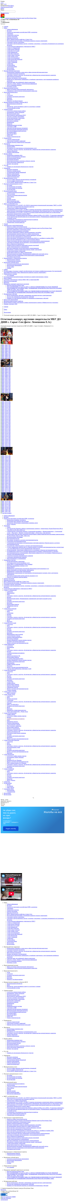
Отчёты (9, 268)
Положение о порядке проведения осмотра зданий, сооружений (24, 249)
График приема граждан (13, 664)
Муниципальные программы (15, 537)
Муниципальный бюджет (14, 158)
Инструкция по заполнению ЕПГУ (16, 115)
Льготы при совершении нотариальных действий (20, 296)
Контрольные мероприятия (14, 265)
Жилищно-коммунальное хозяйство (13, 301)
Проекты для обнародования (15, 101)
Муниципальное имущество (14, 103)
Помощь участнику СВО (10, 304)
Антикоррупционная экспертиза (16, 73)
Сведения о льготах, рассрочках (15, 42)
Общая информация (12, 29)
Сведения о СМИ (11, 126)
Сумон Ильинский (12, 60)
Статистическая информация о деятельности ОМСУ (21, 46)
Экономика (10, 33)
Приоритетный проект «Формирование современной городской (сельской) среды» (29, 598)
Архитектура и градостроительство (13, 225)
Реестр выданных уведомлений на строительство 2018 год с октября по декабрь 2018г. (30, 238)
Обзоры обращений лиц (13, 175)
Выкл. (12, 5)
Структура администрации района (16, 111)
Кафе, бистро (10, 787)
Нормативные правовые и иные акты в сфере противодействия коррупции (27, 72)
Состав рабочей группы (13, 108)
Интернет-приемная (12, 169)
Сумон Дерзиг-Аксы (12, 56)
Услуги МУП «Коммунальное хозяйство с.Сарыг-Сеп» (21, 182)
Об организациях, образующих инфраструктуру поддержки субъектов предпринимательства (32, 550)
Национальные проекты (13, 259)
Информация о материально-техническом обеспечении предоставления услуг (28, 568)
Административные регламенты (15, 192)
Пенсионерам (10, 790)
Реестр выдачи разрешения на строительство (19, 236)
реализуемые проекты (13, 727)
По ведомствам (11, 189)
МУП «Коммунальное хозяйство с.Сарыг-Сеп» (19, 39)
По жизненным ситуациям (14, 186)
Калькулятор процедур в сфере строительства (19, 252)
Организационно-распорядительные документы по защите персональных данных (26, 276)
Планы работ (10, 266)
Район (5, 28)
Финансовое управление (13, 119)
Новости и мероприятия (13, 728)
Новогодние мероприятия (11, 299)
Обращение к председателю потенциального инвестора (22, 91)
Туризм (6, 224)
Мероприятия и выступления (15, 634)
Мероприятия (10, 593)
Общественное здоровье (10, 274)
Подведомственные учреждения (15, 118)
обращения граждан (12, 721)
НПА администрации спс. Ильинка (16, 763)
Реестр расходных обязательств (15, 162)
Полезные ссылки (12, 86)
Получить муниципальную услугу (13, 183)
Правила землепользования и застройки (18, 231)
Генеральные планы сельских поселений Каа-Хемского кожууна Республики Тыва (29, 228)
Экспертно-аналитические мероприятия (18, 264)
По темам (9, 185)
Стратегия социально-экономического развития (20, 555)
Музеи (8, 784)
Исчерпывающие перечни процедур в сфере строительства (23, 234)
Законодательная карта (13, 176)
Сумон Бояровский (12, 52)
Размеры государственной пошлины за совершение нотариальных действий (27, 298)
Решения (9, 98)
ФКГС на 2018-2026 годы (11, 204)
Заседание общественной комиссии (16, 221)
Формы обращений (12, 151)
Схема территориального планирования (18, 246)
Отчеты (9, 198)
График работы (11, 683)
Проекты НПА (11, 146)
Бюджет (9, 597)
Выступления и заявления (14, 726)
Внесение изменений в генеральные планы (18, 229)
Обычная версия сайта (7, 7)
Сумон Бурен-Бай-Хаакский (14, 59)
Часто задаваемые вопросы (14, 85)
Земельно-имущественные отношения (17, 128)
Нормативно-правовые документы (16, 520)
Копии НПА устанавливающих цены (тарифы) (19, 564)
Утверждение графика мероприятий (17, 208)
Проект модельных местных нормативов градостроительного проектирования (28, 241)
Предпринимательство (13, 538)
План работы (10, 196)
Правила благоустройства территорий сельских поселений (23, 245)
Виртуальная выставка (13, 201)
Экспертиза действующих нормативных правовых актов (22, 523)
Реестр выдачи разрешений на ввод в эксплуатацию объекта (23, 239)
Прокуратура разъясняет (10, 281)
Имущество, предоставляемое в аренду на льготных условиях (23, 106)
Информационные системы (14, 125)
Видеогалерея (10, 69)
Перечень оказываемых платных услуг (17, 565)
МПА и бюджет (11, 693)
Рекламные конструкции (13, 256)
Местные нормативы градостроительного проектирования (23, 248)
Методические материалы (14, 76)
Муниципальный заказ (13, 113)
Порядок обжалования (13, 152)
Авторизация (4, 1199)
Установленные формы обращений (16, 172)
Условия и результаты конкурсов (16, 96)
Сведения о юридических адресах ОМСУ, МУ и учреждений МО (21, 279)
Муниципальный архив (10, 191)
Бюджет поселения (12, 698)
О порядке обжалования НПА (15, 658)
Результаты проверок (12, 121)
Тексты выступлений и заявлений (16, 141)
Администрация (8, 109)
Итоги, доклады (11, 524)
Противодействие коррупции (12, 71)
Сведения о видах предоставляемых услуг (18, 563)
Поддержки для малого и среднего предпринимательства (22, 540)
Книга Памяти (8, 278)
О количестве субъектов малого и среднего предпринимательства (25, 545)
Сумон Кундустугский (13, 50)
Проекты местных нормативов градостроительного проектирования (25, 255)
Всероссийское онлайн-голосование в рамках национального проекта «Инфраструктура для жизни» (31, 302)
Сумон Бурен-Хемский (13, 49)
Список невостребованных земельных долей (19, 668)
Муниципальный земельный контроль (17, 129)
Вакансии (9, 123)
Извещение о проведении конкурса (16, 710)
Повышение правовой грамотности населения (16, 284)
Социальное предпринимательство (16, 541)
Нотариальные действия (10, 294)
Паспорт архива (11, 199)
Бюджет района (8, 153)
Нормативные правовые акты (15, 145)
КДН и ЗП (10, 135)
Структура (10, 95)
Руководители (7, 138)
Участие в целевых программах (15, 116)
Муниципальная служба (13, 747)
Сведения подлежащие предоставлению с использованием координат (26, 242)
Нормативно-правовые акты (14, 155)
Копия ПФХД (11, 567)
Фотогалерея (10, 68)
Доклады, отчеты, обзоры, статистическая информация (22, 83)
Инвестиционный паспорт (11, 88)
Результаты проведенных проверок (16, 733)
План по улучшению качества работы (17, 577)
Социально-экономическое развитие (17, 557)
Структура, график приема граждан (16, 716)
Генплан (9, 600)
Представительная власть (11, 92)
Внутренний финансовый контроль (16, 131)
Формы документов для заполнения (16, 78)
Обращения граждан (12, 605)
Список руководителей (13, 139)
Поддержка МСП (11, 132)
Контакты (9, 99)
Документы (7, 143)
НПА (8, 105)
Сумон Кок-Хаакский (13, 53)
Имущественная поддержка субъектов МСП (16, 102)
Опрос (8, 527)
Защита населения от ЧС (13, 656)
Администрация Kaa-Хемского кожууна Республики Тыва (20, 18)
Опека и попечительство (13, 136)
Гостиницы (10, 786)
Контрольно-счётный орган (11, 262)
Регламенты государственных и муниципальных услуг (22, 148)
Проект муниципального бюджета (16, 156)
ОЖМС (6, 269)
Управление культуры (13, 35)
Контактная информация (13, 202)
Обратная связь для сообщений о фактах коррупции (21, 82)
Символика (10, 63)
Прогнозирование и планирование (16, 558)
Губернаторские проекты (14, 261)
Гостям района (11, 65)
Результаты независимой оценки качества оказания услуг (22, 575)
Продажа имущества (12, 38)
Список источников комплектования (17, 195)
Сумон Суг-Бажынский (13, 48)
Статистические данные (13, 635)
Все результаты (5, 13)
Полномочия (10, 647)
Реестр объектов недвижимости (15, 244)
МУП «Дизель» (11, 780)
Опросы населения (12, 36)
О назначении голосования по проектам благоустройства (22, 219)
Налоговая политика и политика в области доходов (21, 161)
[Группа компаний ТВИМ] (8, 1196)
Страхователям (11, 791)
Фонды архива (11, 193)
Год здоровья (10, 275)
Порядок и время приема (13, 171)
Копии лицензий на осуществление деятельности (20, 570)
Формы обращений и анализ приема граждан (19, 640)
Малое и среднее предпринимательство (17, 643)
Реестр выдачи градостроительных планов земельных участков (24, 235)
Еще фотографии (6, 513)
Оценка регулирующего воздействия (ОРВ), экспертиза (22, 32)
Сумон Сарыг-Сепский (13, 55)
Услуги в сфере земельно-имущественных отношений (21, 179)
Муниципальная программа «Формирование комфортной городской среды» (27, 254)
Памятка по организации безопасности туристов (20, 166)
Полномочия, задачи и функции (15, 112)
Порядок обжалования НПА (14, 637)
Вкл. (9, 5)
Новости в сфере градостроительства (17, 226)
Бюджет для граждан (12, 163)
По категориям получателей (14, 188)
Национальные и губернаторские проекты (15, 258)
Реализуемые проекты (13, 604)
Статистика (10, 613)
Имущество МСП (11, 133)
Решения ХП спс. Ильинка (14, 760)
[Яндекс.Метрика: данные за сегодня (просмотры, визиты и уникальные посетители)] (6, 1198)
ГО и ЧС (6, 165)
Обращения (7, 168)
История (9, 30)
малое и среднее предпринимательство (17, 667)
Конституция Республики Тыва (15, 285)
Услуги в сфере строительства (15, 181)
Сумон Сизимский (12, 62)
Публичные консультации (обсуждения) (18, 521)
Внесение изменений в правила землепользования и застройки (24, 232)
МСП (8, 607)
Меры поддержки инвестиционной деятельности (20, 89)
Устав (8, 93)
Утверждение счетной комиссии (15, 222)
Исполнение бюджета (13, 159)
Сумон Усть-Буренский (13, 58)
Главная (6, 26)
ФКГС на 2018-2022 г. (13, 704)
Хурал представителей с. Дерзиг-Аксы (17, 711)
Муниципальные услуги (10, 178)
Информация (10, 122)
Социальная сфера (12, 66)
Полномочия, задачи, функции (15, 757)
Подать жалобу (11, 828)
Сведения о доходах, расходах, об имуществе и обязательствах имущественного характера (31, 75)
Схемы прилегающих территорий (16, 251)
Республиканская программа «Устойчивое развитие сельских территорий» (27, 40)
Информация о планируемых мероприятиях (19, 571)
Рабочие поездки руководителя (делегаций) (19, 142)
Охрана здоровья (11, 690)
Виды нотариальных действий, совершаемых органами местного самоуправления (29, 295)
